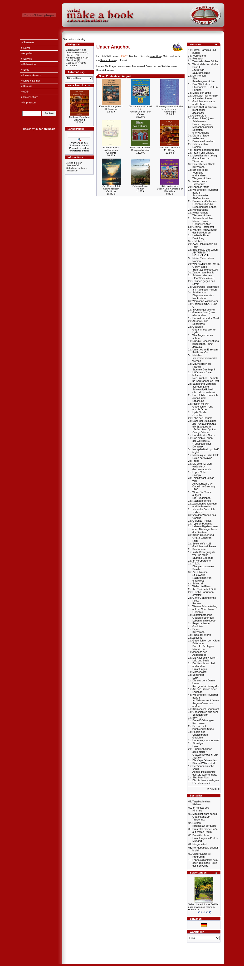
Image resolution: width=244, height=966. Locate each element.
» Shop (25, 69)
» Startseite (27, 42)
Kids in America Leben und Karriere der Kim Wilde (170, 189)
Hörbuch (70, 55)
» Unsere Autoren (31, 75)
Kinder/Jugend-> (75, 57)
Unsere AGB (72, 165)
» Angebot (27, 53)
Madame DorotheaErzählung (79, 118)
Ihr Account (72, 170)
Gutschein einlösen (76, 168)
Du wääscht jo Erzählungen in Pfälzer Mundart (205, 838)
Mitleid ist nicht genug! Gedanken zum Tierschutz (205, 816)
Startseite (68, 39)
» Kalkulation (28, 64)
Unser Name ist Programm (201, 855)
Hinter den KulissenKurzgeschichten (140, 148)
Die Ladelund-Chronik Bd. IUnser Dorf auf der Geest (140, 110)
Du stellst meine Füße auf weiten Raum (205, 830)
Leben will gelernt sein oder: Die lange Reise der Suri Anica (205, 863)
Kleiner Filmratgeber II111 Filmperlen (111, 107)
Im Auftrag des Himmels (200, 809)
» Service (26, 58)
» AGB (25, 91)
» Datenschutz (29, 97)
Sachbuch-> (72, 63)
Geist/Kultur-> (73, 50)
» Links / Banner (30, 80)
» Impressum (28, 102)
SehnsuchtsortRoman (140, 187)
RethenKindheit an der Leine (204, 824)
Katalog (81, 39)
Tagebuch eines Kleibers (201, 803)
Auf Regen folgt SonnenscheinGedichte (111, 189)
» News (25, 47)
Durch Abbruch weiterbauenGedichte (111, 150)
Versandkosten (74, 162)
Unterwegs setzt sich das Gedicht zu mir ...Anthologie (169, 109)
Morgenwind (199, 844)
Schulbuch (72, 65)
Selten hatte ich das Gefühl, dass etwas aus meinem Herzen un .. (203, 907)
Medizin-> (71, 60)
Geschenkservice (75, 52)
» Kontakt (26, 86)
